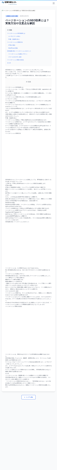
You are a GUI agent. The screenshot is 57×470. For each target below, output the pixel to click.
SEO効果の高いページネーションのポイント (19, 51)
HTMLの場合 (11, 45)
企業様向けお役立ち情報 (12, 16)
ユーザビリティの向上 (14, 36)
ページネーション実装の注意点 (15, 60)
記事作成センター (21, 383)
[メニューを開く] (53, 3)
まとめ (9, 62)
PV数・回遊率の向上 (14, 39)
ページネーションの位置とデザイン (17, 54)
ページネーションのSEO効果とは (16, 33)
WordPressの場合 (13, 48)
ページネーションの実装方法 (15, 42)
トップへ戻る (29, 397)
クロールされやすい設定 (14, 57)
